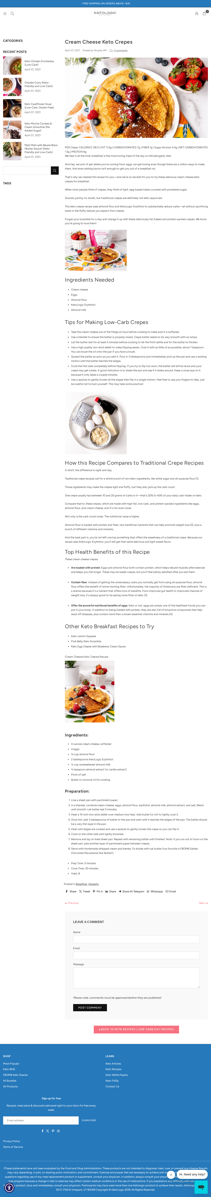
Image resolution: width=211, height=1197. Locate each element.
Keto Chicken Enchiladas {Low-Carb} (39, 63)
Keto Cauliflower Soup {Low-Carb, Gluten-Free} (39, 105)
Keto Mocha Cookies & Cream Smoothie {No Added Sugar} (38, 127)
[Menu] (5, 13)
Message (78, 964)
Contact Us (112, 1086)
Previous (73, 902)
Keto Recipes (113, 1069)
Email (76, 948)
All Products (10, 1086)
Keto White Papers (117, 1074)
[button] (204, 13)
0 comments (120, 50)
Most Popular (11, 1063)
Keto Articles (113, 1063)
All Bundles (9, 1080)
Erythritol (107, 759)
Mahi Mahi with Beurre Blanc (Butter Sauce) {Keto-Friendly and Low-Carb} (41, 149)
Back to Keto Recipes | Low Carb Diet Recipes (137, 1029)
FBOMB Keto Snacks (15, 1074)
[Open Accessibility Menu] (9, 1188)
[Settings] (196, 13)
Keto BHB (9, 1069)
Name (76, 932)
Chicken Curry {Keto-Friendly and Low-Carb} (39, 84)
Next (202, 902)
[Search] (12, 13)
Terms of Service (13, 1146)
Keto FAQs (112, 1080)
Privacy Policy (11, 1141)
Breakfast (81, 884)
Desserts (93, 884)
